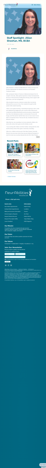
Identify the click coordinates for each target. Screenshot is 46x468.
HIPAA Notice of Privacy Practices (11, 269)
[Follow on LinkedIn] (6, 265)
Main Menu (37, 4)
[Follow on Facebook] (8, 265)
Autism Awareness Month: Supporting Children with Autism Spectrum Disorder (31, 171)
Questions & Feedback (23, 269)
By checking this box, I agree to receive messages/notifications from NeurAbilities (21, 259)
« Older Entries (11, 176)
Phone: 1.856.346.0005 (12, 199)
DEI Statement (31, 269)
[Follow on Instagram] (11, 265)
